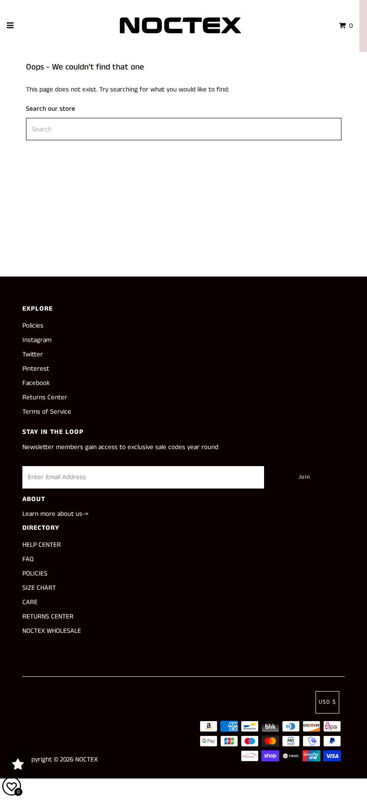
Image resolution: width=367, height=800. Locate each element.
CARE (30, 602)
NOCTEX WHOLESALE (51, 631)
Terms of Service (46, 411)
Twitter (32, 354)
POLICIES (34, 573)
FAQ (28, 559)
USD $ (327, 702)
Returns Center (44, 397)
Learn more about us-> (55, 514)
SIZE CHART (39, 587)
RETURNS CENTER (47, 616)
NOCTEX (86, 759)
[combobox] (183, 129)
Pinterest (35, 368)
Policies (32, 325)
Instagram (36, 340)
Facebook (36, 383)
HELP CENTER (41, 544)
